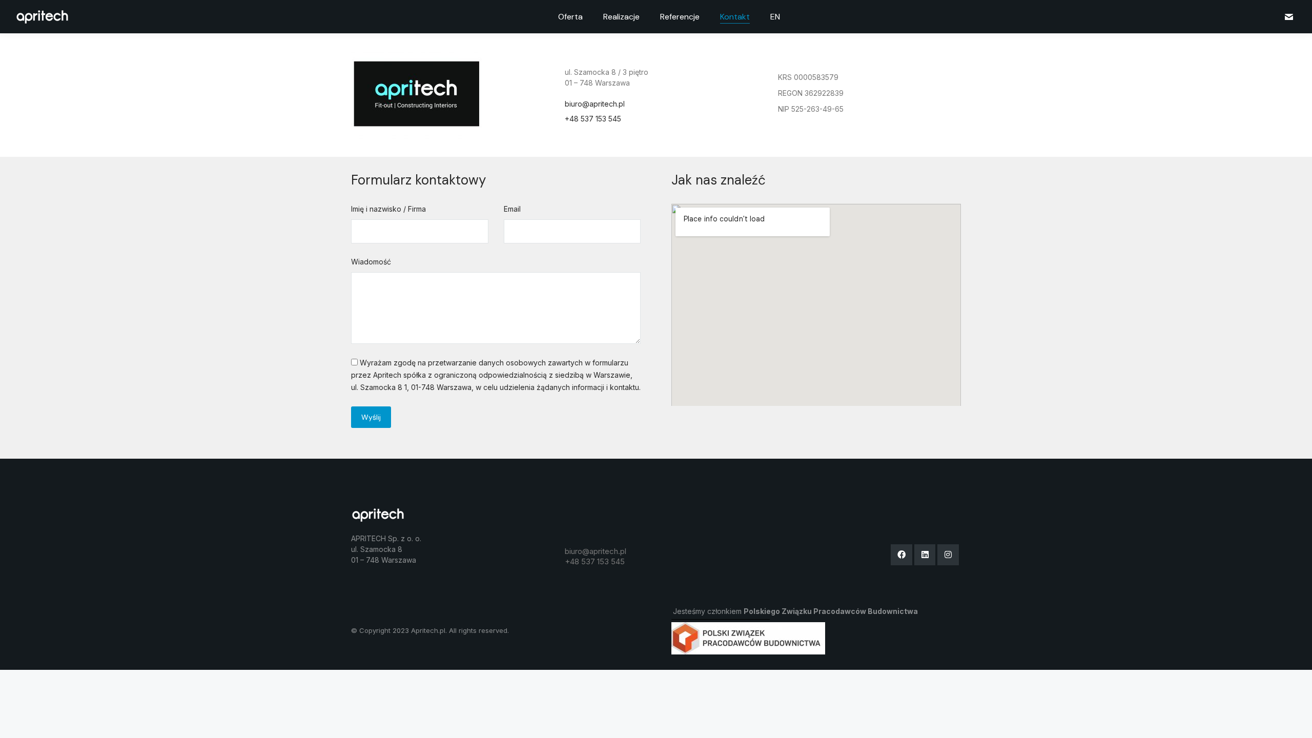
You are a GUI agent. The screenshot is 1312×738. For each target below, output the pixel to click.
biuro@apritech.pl (595, 103)
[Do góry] (1296, 722)
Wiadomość (371, 261)
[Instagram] (948, 555)
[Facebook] (901, 555)
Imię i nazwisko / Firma (388, 208)
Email (512, 208)
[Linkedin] (925, 555)
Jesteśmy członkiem (795, 611)
